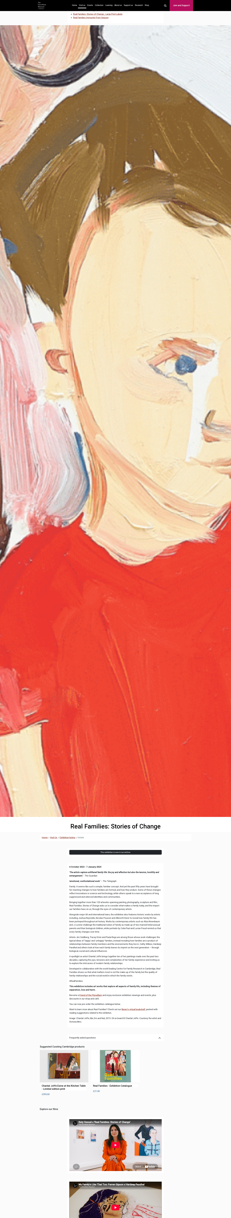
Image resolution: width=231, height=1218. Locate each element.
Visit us (82, 5)
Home (75, 5)
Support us (128, 5)
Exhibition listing (67, 837)
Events (90, 5)
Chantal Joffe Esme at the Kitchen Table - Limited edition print (64, 1087)
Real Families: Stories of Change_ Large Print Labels (97, 14)
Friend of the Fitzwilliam (90, 995)
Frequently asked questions (82, 1037)
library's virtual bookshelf (133, 1009)
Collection (99, 5)
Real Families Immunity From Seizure (91, 17)
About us (118, 5)
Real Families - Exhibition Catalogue (112, 1085)
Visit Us (53, 837)
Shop (147, 5)
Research (139, 5)
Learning (108, 5)
